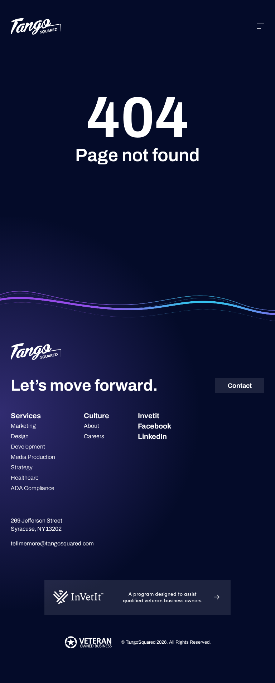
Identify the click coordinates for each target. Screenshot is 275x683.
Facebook (154, 426)
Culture (96, 416)
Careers (94, 436)
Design (20, 436)
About (91, 426)
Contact (240, 385)
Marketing (23, 426)
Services (26, 416)
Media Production (33, 457)
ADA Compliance (32, 488)
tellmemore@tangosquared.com (52, 543)
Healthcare (25, 478)
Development (28, 447)
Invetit (148, 416)
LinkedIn (152, 436)
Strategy (22, 467)
